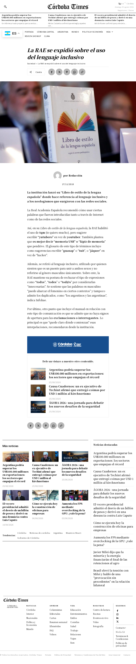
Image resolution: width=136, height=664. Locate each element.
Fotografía (98, 626)
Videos (53, 634)
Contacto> (121, 627)
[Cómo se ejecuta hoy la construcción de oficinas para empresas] (45, 495)
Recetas (96, 613)
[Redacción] (58, 175)
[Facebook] (51, 72)
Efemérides (55, 626)
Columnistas (56, 609)
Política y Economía (31, 623)
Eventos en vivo (100, 618)
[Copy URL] (82, 72)
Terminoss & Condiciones (122, 637)
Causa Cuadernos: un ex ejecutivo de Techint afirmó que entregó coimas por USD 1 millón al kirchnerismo (68, 17)
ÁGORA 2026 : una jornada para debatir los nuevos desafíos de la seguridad (76, 404)
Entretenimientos (78, 613)
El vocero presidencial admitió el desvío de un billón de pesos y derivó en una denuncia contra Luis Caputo (115, 17)
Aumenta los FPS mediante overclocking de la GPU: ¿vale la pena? (74, 508)
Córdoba (30, 609)
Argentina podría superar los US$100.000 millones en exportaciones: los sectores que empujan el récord (21, 17)
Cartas (53, 618)
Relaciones (75, 634)
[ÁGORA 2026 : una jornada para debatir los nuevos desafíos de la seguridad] (38, 407)
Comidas (74, 622)
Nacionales (31, 618)
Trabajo (74, 630)
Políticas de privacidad (121, 644)
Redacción (75, 175)
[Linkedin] (117, 618)
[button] (5, 7)
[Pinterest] (67, 72)
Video (96, 622)
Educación (75, 609)
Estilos (73, 618)
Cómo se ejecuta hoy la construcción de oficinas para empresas (45, 508)
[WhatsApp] (74, 72)
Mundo (30, 629)
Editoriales (55, 613)
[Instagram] (117, 614)
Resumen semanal (58, 622)
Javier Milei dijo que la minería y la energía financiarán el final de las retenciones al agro (110, 557)
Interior (30, 613)
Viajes (73, 638)
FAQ (52, 630)
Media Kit (120, 631)
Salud (73, 626)
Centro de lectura (101, 609)
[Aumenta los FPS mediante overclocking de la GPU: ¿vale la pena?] (75, 495)
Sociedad (31, 63)
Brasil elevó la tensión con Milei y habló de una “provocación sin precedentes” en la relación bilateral (111, 578)
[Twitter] (59, 72)
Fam (72, 642)
